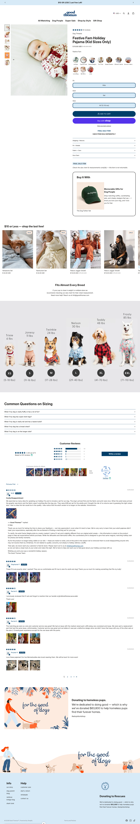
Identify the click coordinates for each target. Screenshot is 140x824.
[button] (77, 30)
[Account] (128, 13)
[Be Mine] (83, 69)
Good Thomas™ (14, 820)
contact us (24, 798)
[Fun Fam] (101, 60)
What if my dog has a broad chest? (17, 426)
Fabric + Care (77, 150)
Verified (105, 478)
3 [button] (71, 677)
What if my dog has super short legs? (18, 417)
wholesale (24, 795)
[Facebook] (126, 820)
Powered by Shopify (26, 820)
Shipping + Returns (78, 140)
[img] (11, 490)
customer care (26, 787)
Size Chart (76, 155)
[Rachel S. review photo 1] (11, 607)
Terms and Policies (70, 820)
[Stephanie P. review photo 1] (11, 577)
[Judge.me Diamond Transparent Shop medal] (106, 470)
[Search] (123, 13)
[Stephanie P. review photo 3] (35, 577)
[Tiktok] (134, 820)
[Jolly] (91, 69)
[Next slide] (133, 2)
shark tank (10, 803)
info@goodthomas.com (75, 546)
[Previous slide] (5, 2)
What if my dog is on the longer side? (18, 431)
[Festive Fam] (83, 60)
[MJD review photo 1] (11, 513)
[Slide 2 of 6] (7, 35)
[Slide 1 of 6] (7, 28)
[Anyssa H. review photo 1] (11, 665)
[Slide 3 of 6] (7, 42)
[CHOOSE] (30, 265)
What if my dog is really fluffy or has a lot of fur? (21, 412)
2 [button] (67, 677)
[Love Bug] (76, 69)
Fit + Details (76, 145)
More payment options (104, 126)
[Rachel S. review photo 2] (23, 638)
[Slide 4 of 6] (7, 48)
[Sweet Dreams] (109, 60)
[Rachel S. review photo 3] (35, 638)
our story (10, 787)
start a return (25, 791)
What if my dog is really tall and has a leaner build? (23, 422)
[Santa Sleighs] (92, 60)
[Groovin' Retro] (128, 60)
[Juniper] (76, 60)
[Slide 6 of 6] (7, 62)
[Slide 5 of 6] (7, 55)
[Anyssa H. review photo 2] (23, 665)
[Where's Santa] (119, 60)
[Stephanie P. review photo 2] (23, 577)
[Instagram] (130, 820)
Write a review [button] (115, 454)
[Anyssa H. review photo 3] (35, 665)
